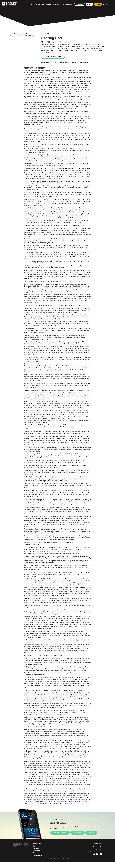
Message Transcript (80, 62)
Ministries (36, 848)
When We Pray (64, 42)
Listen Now (36, 851)
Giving (35, 846)
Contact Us (36, 853)
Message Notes (47, 62)
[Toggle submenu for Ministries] (60, 4)
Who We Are (37, 844)
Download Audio (62, 62)
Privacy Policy (38, 855)
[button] (106, 4)
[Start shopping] (103, 4)
